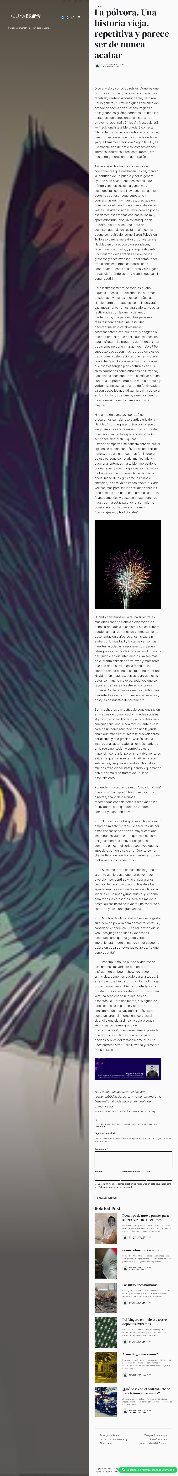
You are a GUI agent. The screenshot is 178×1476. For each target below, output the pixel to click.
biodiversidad (102, 1124)
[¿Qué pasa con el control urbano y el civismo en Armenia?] (106, 1402)
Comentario (101, 1149)
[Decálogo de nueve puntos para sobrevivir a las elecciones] (106, 1228)
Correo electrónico (131, 1171)
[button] (147, 1470)
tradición (100, 1126)
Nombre (99, 1171)
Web (149, 1171)
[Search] (73, 17)
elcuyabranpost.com (113, 64)
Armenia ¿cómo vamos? (140, 1354)
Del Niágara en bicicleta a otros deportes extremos (145, 1321)
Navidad (142, 1124)
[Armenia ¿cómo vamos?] (106, 1367)
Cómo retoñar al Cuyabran (142, 1250)
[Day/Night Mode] (65, 17)
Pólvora (152, 1124)
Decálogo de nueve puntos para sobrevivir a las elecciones (145, 1217)
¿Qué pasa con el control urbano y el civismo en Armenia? (146, 1391)
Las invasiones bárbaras (139, 1285)
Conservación (117, 1124)
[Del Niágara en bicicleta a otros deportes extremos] (106, 1332)
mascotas (131, 1124)
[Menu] (79, 17)
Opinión (98, 6)
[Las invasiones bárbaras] (106, 1298)
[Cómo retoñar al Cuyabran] (106, 1263)
